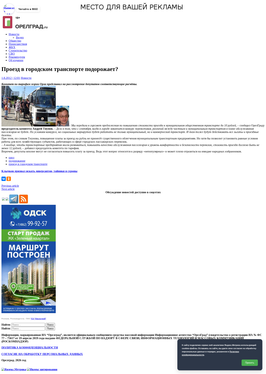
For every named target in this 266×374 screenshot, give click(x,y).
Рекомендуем (17, 57)
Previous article (10, 185)
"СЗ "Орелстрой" (38, 319)
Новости (14, 34)
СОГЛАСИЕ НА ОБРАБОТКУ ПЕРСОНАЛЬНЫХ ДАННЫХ (42, 354)
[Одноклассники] (9, 179)
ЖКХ (12, 47)
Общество (15, 40)
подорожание (17, 160)
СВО (12, 53)
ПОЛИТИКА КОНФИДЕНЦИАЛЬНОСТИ (29, 347)
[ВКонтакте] (3, 179)
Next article (8, 189)
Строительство (18, 50)
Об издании (16, 60)
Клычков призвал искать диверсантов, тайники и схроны (39, 171)
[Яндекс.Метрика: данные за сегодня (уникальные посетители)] (13, 369)
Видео (20, 37)
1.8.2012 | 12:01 (10, 77)
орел (11, 157)
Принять (249, 362)
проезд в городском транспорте (28, 164)
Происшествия (18, 44)
